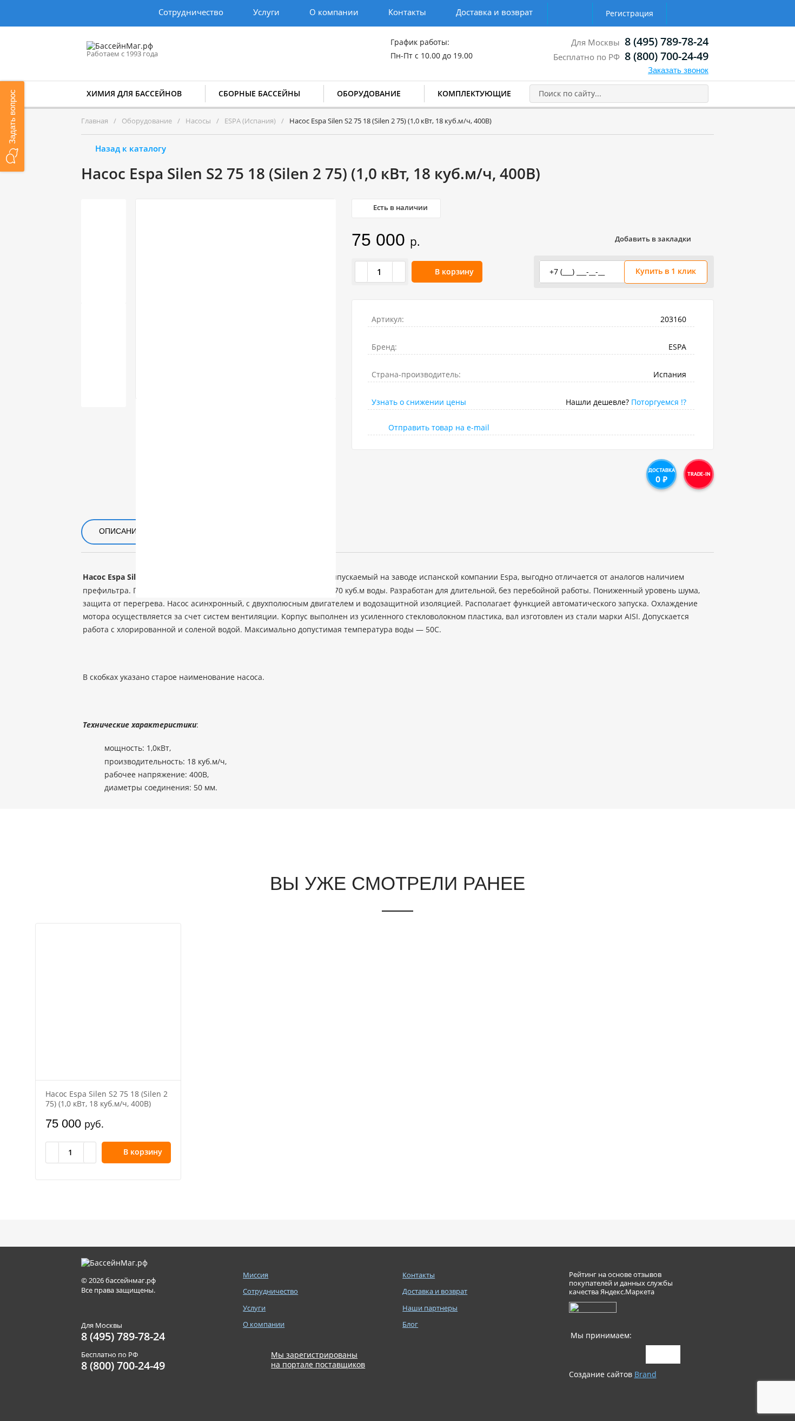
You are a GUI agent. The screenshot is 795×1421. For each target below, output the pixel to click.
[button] (12, 126)
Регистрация (629, 13)
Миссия (255, 1275)
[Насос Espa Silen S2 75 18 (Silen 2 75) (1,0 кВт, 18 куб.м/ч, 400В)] (108, 1002)
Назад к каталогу (130, 148)
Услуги (266, 11)
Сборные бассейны (259, 93)
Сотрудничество (190, 11)
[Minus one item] (361, 271)
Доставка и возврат (494, 11)
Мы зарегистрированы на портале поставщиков (318, 1360)
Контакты (407, 11)
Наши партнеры (430, 1308)
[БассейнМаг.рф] (153, 51)
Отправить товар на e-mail (438, 427)
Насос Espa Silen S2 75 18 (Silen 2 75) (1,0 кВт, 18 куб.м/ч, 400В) (106, 1099)
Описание (120, 531)
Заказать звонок (678, 70)
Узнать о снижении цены (419, 402)
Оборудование (369, 93)
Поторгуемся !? (658, 402)
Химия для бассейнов (134, 93)
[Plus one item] (398, 271)
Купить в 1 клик (665, 271)
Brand (645, 1374)
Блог (410, 1324)
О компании (334, 11)
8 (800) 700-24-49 (666, 56)
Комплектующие (474, 93)
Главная (94, 121)
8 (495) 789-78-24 (666, 41)
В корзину (454, 271)
